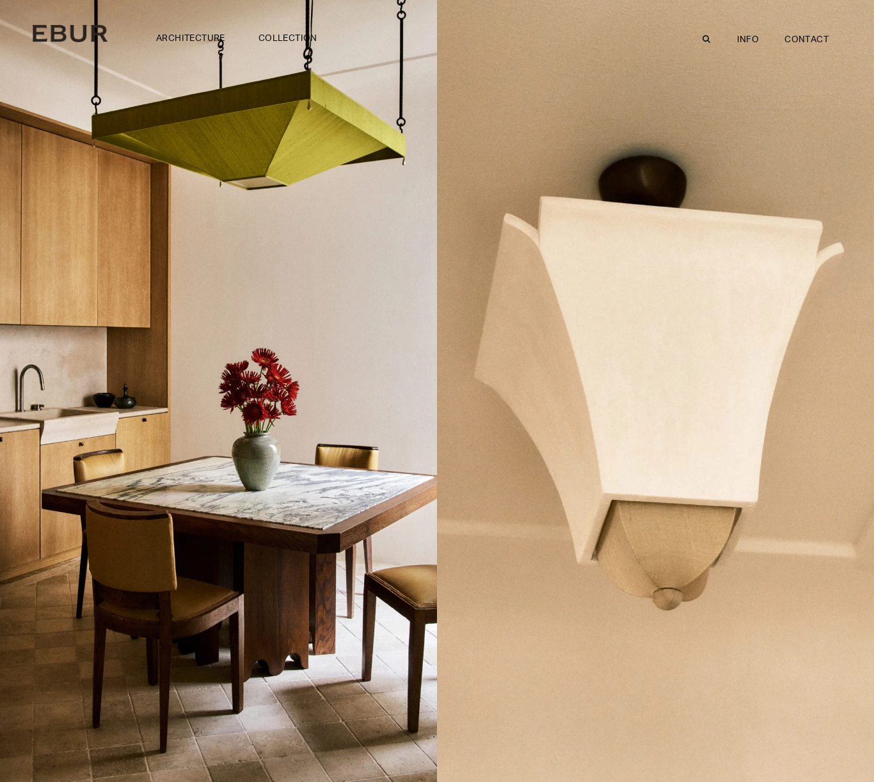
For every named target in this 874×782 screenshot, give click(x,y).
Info (748, 39)
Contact (806, 39)
